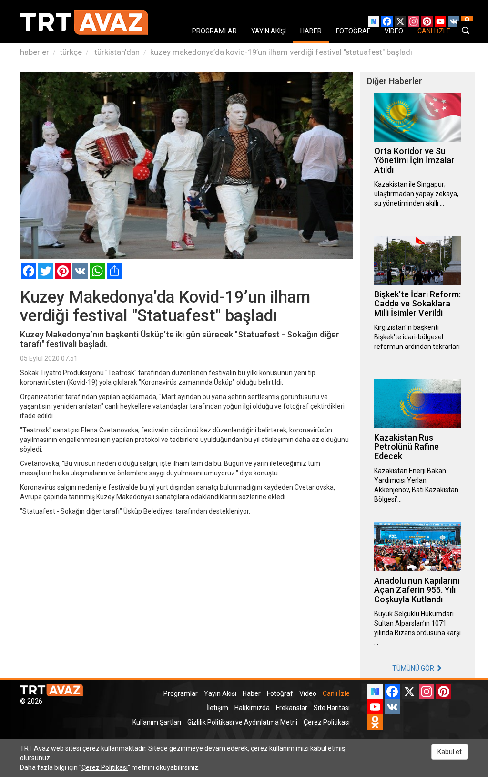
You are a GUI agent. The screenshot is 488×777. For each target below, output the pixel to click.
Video (307, 693)
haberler (34, 52)
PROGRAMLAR (214, 31)
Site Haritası (332, 708)
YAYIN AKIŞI (268, 31)
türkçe (71, 52)
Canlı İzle (336, 693)
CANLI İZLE (433, 31)
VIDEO (394, 31)
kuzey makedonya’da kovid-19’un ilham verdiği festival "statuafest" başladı (281, 52)
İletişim (217, 708)
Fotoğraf (280, 693)
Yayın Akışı (220, 693)
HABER (311, 31)
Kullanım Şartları (156, 722)
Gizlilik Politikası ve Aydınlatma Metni (242, 722)
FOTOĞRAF (353, 31)
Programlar (180, 693)
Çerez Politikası (327, 722)
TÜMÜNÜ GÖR (414, 668)
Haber (252, 693)
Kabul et (449, 752)
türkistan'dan (116, 52)
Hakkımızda (252, 708)
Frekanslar (291, 708)
